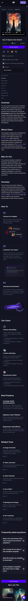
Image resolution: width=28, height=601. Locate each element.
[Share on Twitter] (8, 51)
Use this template (13, 47)
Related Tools (4, 95)
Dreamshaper (5, 138)
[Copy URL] (16, 51)
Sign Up (23, 2)
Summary (3, 85)
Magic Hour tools (19, 429)
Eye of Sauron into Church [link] (18, 9)
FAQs (2, 98)
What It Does (4, 80)
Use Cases (4, 90)
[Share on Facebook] (4, 51)
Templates (3, 9)
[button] (24, 597)
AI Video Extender (14, 194)
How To (3, 88)
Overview (3, 78)
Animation (10, 9)
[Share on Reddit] (12, 51)
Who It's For (4, 83)
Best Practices (4, 93)
